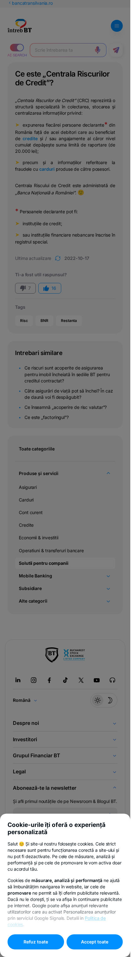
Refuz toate (36, 941)
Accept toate (94, 941)
